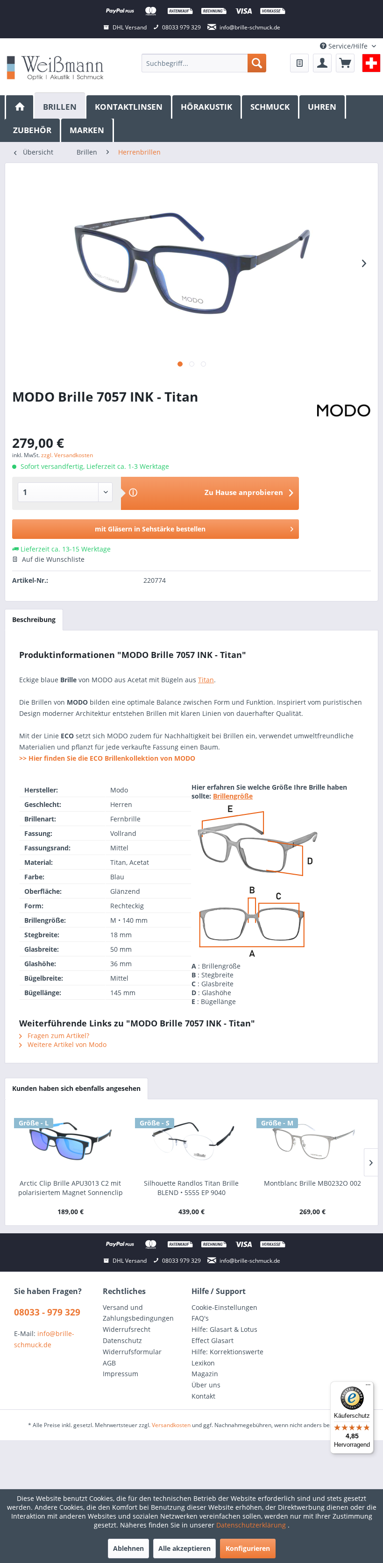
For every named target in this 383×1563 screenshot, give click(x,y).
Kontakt (203, 1396)
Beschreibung (34, 619)
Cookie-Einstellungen (224, 1307)
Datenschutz (122, 1340)
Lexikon (203, 1362)
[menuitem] (204, 63)
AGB (109, 1362)
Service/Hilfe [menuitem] (347, 46)
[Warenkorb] (345, 63)
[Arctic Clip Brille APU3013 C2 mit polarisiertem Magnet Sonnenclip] (70, 1141)
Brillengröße (233, 796)
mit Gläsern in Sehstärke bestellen (150, 528)
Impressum (120, 1373)
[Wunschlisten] (299, 63)
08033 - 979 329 (47, 1312)
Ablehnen (128, 1548)
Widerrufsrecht (126, 1329)
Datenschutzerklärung (252, 1525)
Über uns (206, 1384)
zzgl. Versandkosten (67, 455)
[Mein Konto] (322, 63)
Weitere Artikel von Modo (66, 1044)
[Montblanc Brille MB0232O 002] (313, 1141)
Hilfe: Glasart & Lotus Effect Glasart (224, 1335)
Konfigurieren (248, 1548)
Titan (206, 679)
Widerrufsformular (132, 1351)
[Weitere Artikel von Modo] (343, 410)
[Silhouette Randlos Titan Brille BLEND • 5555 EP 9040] (191, 1141)
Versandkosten (171, 1425)
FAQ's (200, 1318)
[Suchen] (257, 63)
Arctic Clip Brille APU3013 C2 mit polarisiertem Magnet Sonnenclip (70, 1188)
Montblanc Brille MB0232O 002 (312, 1183)
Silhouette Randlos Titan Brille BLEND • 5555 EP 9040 (191, 1188)
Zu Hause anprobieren (244, 492)
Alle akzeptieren (184, 1548)
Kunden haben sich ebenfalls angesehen (76, 1088)
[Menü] (368, 1387)
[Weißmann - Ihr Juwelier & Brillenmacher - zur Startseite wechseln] (55, 67)
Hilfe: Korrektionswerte (227, 1351)
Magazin (205, 1373)
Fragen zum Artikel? (57, 1035)
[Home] (20, 107)
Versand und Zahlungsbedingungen (138, 1313)
